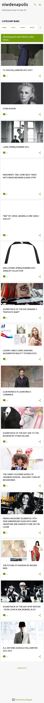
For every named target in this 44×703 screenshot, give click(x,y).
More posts (22, 668)
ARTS (13, 27)
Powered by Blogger (23, 700)
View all (6, 40)
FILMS (23, 27)
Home (4, 27)
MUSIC (32, 27)
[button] (39, 76)
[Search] (35, 5)
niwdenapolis (15, 4)
